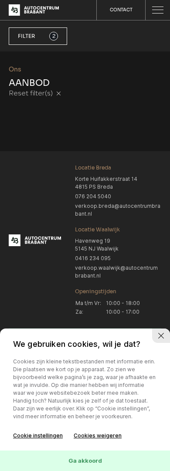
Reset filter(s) (31, 93)
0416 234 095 (93, 258)
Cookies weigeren (98, 435)
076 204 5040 (93, 196)
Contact (121, 10)
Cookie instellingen (38, 435)
